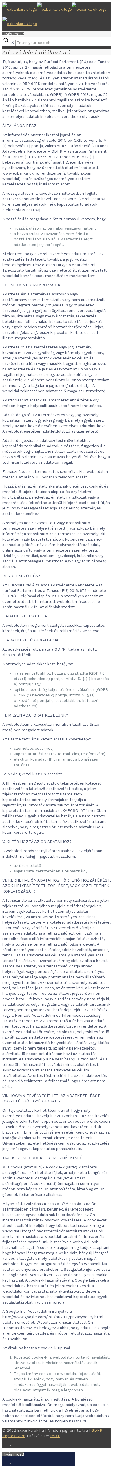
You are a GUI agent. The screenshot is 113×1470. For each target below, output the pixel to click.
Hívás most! (13, 34)
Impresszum (13, 1436)
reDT (55, 1436)
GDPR (96, 1430)
